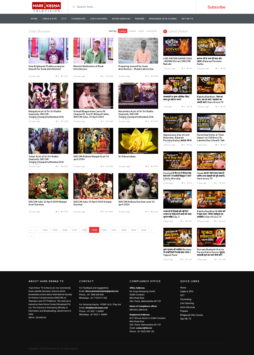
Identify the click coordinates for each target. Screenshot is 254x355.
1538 (84, 230)
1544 (143, 230)
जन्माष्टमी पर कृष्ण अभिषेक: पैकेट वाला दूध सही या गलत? (176, 98)
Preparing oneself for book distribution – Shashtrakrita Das (136, 67)
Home (34, 18)
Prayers (139, 18)
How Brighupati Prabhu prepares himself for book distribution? (46, 67)
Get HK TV (187, 18)
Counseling (78, 18)
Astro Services (121, 18)
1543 (133, 230)
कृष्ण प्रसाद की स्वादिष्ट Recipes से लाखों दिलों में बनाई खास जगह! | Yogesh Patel (177, 252)
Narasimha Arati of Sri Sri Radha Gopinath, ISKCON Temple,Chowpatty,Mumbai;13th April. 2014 (136, 115)
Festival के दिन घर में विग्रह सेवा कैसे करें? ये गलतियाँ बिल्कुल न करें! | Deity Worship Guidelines (177, 177)
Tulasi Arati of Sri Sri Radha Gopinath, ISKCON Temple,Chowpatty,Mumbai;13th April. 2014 (46, 160)
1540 (104, 230)
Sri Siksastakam (126, 156)
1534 (45, 230)
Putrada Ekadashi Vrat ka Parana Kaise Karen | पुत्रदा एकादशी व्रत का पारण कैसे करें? (211, 252)
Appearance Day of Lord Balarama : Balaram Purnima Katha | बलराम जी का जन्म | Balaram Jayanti (177, 138)
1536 (64, 230)
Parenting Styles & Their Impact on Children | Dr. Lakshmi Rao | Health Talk (210, 137)
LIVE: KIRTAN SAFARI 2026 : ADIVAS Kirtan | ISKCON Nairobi (177, 61)
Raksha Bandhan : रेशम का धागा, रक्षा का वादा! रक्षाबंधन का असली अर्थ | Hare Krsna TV (210, 99)
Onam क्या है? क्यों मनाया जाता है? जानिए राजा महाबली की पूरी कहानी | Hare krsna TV (211, 176)
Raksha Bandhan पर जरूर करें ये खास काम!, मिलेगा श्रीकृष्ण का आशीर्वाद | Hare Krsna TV (211, 214)
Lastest (122, 30)
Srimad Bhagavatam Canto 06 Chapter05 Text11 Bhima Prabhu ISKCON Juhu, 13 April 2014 (91, 114)
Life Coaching (98, 18)
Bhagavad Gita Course (163, 18)
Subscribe (216, 7)
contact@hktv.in (144, 327)
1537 (74, 230)
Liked (141, 30)
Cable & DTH (49, 18)
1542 (123, 230)
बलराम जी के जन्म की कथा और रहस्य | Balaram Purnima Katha (209, 61)
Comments (152, 30)
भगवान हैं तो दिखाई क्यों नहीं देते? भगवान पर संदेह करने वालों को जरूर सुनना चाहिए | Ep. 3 (177, 214)
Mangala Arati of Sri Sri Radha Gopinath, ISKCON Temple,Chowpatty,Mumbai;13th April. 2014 (46, 115)
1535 (55, 230)
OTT (64, 18)
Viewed (132, 30)
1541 (114, 230)
